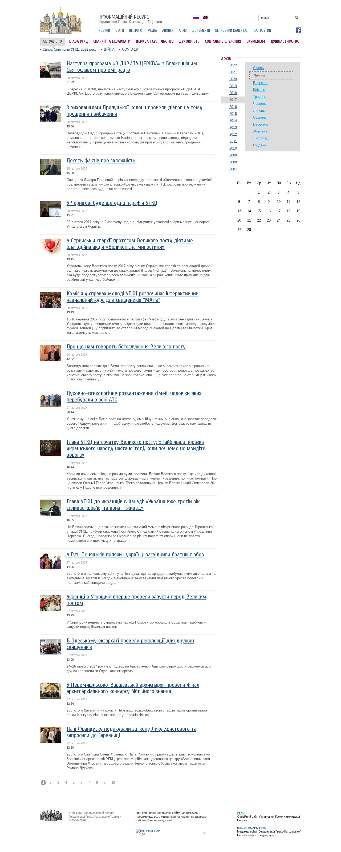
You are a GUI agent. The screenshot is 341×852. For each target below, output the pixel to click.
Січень (258, 68)
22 (259, 220)
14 (249, 211)
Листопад (261, 138)
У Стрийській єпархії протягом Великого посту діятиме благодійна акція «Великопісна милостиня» (130, 243)
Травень (259, 97)
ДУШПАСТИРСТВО (284, 41)
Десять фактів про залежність (101, 160)
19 (298, 211)
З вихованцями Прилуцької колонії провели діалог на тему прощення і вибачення (134, 110)
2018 (233, 93)
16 (269, 211)
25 (288, 220)
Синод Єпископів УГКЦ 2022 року (69, 49)
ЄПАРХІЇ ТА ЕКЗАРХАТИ (112, 41)
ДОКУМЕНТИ (201, 30)
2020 (233, 79)
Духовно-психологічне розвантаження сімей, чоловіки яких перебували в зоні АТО (134, 396)
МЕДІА (152, 30)
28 (249, 230)
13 (239, 211)
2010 (233, 148)
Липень (259, 110)
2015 (233, 114)
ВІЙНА (109, 49)
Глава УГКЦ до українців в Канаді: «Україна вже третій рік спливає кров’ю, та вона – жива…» (133, 504)
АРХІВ (183, 30)
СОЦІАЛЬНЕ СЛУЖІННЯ (223, 41)
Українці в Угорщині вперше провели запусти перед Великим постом (136, 599)
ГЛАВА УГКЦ (78, 41)
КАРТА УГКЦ (262, 30)
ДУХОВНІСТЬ (189, 41)
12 (298, 202)
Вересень (261, 124)
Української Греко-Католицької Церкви (130, 19)
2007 (233, 169)
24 (279, 220)
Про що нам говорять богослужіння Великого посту (126, 346)
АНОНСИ (167, 30)
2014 (233, 121)
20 (239, 220)
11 (288, 202)
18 (288, 211)
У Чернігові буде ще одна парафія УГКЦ (112, 203)
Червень (260, 104)
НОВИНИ (104, 30)
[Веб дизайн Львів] (205, 833)
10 (113, 783)
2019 (233, 86)
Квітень (259, 90)
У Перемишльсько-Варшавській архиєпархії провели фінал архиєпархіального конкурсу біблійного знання (133, 688)
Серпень (260, 117)
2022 (233, 65)
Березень (260, 83)
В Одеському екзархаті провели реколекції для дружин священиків (130, 643)
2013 (233, 128)
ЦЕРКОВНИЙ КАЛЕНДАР (232, 30)
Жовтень (260, 131)
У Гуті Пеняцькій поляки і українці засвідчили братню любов (135, 554)
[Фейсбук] (298, 30)
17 (279, 211)
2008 (233, 162)
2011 (233, 141)
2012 (233, 134)
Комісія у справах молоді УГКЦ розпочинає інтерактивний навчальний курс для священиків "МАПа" (132, 296)
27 (239, 230)
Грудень (259, 145)
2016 (233, 107)
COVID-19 (130, 49)
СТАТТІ (119, 30)
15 (259, 211)
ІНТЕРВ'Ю (135, 30)
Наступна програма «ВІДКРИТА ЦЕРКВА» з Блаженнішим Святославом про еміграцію (132, 66)
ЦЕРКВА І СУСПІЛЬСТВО (155, 41)
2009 (233, 155)
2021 (233, 72)
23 (269, 220)
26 (298, 220)
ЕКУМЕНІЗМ (255, 41)
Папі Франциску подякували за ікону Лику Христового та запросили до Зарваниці (131, 732)
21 (249, 220)
